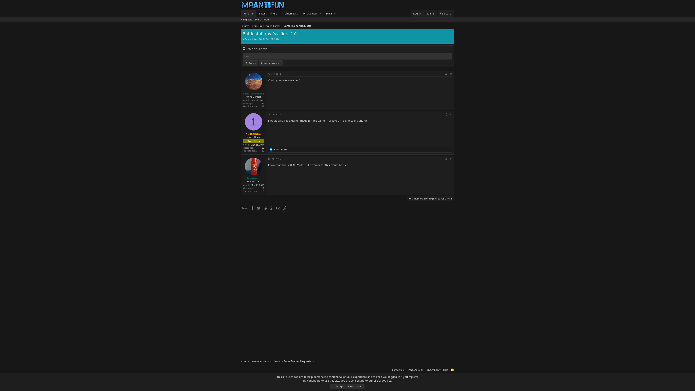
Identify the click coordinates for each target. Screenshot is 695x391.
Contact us (398, 369)
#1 (451, 74)
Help (445, 369)
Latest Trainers (268, 13)
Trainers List (290, 13)
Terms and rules (414, 369)
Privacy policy (433, 369)
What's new (310, 13)
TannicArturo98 (253, 39)
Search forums (263, 19)
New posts (246, 19)
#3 (451, 159)
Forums (248, 13)
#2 (451, 114)
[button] (320, 13)
